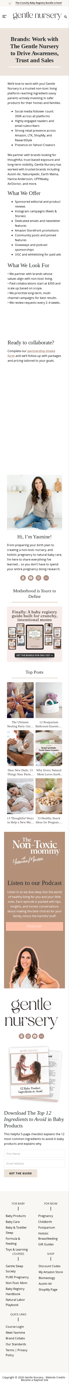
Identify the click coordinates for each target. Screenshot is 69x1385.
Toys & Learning (17, 1249)
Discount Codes (50, 1266)
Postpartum (46, 1227)
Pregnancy (45, 1216)
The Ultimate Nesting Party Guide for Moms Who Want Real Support (20, 724)
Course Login (15, 1327)
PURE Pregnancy (17, 1277)
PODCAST (34, 926)
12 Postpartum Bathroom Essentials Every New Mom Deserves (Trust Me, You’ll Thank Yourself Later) (49, 724)
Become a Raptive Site (34, 1380)
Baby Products (16, 1216)
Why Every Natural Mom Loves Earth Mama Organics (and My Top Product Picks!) (48, 772)
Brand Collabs (15, 1338)
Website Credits (56, 1377)
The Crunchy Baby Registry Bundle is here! (38, 2)
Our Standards (16, 1344)
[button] (6, 16)
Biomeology (47, 1278)
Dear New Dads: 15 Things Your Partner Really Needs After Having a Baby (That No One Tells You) (20, 772)
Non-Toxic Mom (16, 1283)
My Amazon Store (51, 1272)
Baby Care (13, 1222)
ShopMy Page (48, 1290)
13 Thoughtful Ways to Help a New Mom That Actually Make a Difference (20, 820)
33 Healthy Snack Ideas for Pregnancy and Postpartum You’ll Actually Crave (49, 820)
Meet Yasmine (15, 1333)
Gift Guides (46, 1244)
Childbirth (45, 1222)
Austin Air (45, 1284)
